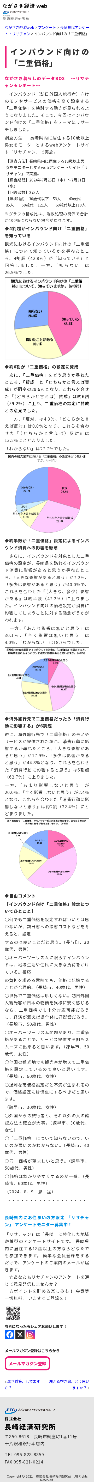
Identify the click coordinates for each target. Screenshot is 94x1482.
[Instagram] (30, 1334)
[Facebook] (9, 1334)
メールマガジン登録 (27, 1363)
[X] (20, 1334)
